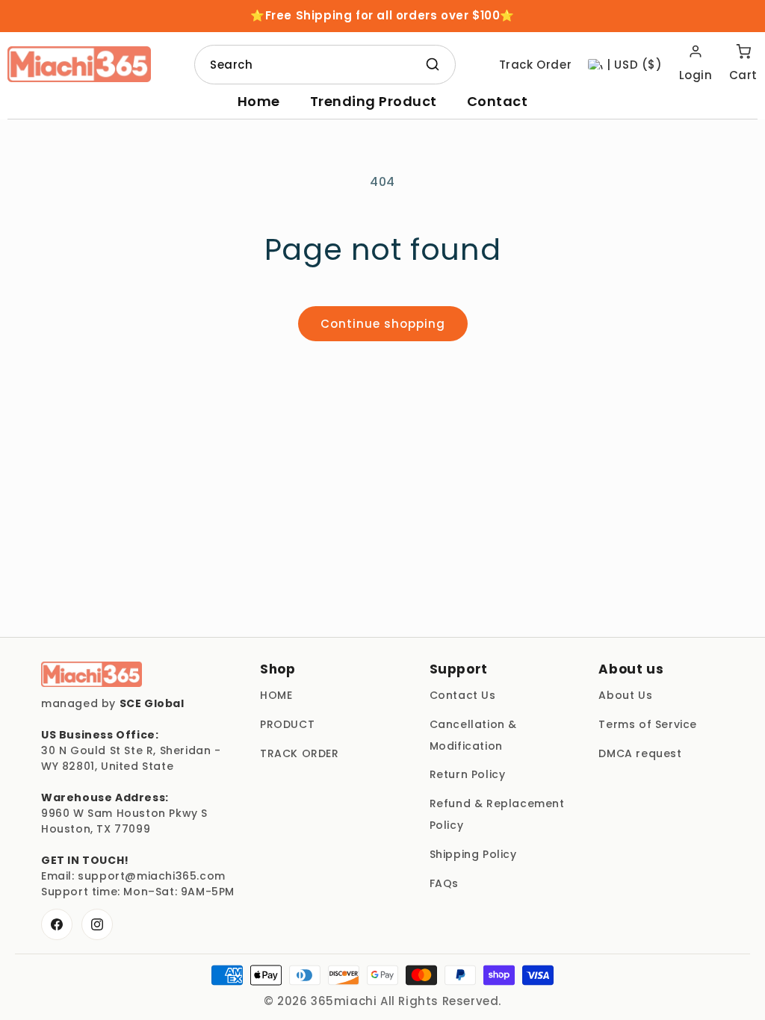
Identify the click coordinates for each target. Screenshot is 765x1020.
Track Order (535, 64)
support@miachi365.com (152, 875)
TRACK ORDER (299, 753)
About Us (625, 695)
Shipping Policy (473, 854)
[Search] (432, 64)
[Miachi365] (91, 674)
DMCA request (639, 753)
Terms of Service (647, 724)
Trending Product (373, 101)
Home (259, 101)
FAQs (444, 883)
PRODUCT (287, 724)
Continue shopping (382, 324)
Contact (497, 101)
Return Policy (468, 774)
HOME (276, 695)
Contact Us (463, 695)
